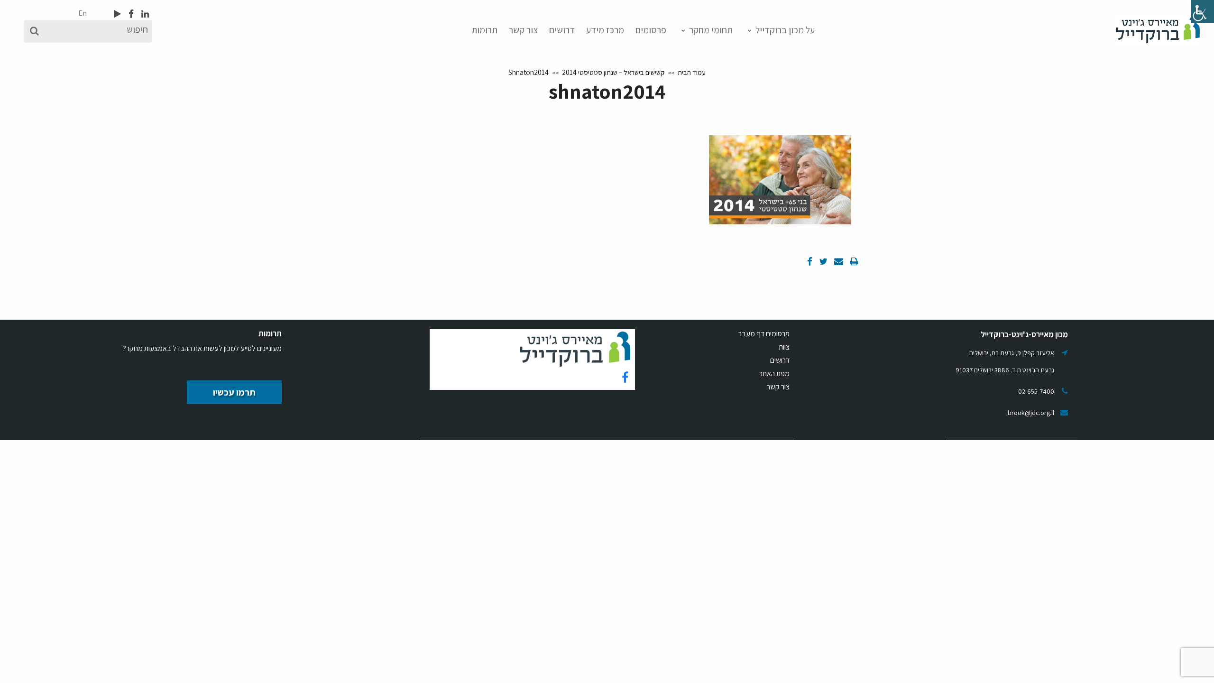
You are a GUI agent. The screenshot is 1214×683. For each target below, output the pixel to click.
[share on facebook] (809, 261)
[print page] (853, 261)
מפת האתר (774, 373)
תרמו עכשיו (234, 392)
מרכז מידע (605, 30)
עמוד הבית (692, 72)
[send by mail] (837, 261)
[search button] (34, 31)
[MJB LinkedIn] (144, 13)
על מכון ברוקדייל (785, 30)
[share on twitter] (822, 261)
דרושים (562, 30)
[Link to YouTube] (117, 13)
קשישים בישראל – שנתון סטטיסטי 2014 (613, 72)
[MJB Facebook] (130, 13)
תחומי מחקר (711, 30)
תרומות (484, 30)
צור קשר (523, 30)
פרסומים (650, 30)
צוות (784, 347)
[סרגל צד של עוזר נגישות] (1202, 11)
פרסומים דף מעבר (764, 334)
